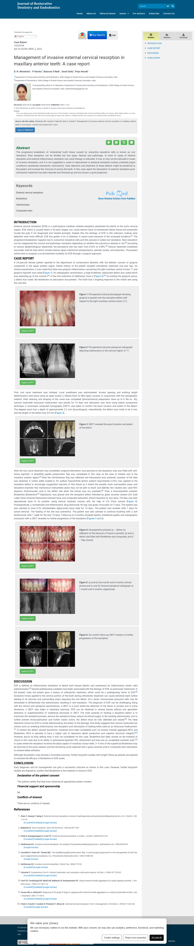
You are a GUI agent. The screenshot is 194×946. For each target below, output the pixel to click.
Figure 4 (131, 501)
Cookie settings (112, 937)
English (20, 36)
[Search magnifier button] (172, 6)
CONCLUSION (153, 58)
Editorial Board (107, 13)
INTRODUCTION (154, 43)
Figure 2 (99, 276)
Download (183, 38)
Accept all (157, 937)
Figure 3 (60, 413)
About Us (91, 13)
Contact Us (169, 13)
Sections (151, 38)
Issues (122, 13)
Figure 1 (47, 272)
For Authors (139, 13)
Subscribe (154, 13)
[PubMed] (37, 823)
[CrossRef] (28, 823)
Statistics (166, 38)
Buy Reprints (98, 35)
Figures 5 (91, 518)
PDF (114, 35)
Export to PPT (28, 331)
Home (80, 13)
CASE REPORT (153, 48)
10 (136, 740)
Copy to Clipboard (25, 130)
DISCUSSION (153, 53)
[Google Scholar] (49, 823)
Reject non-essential (135, 937)
